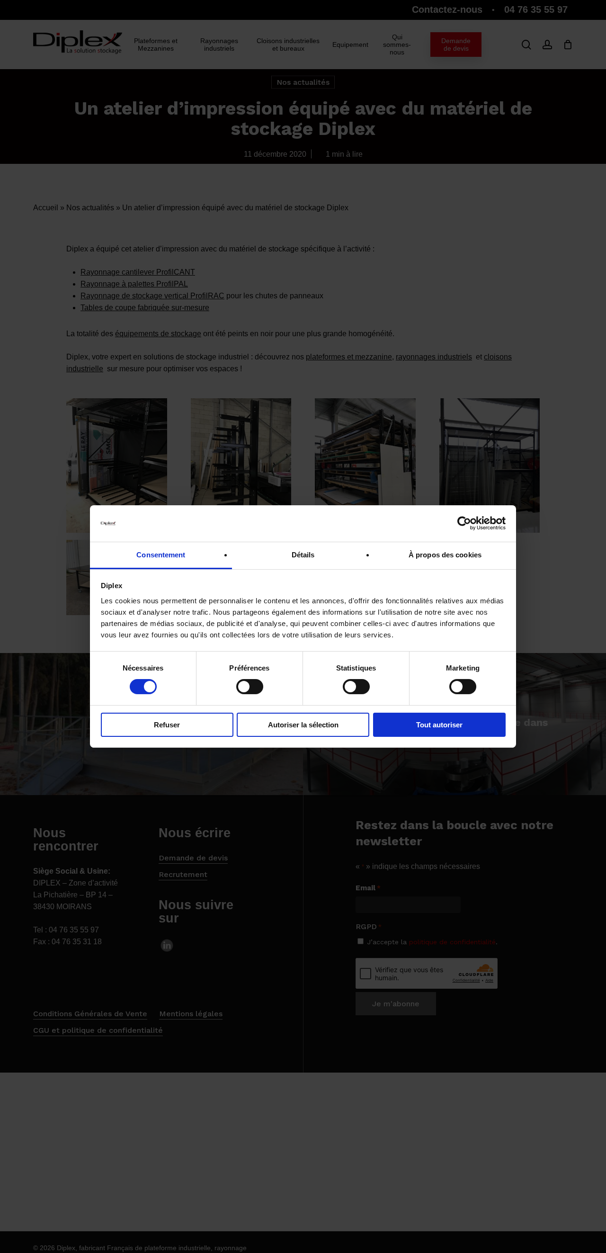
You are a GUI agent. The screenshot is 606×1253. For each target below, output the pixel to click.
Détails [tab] (303, 555)
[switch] (249, 686)
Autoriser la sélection (303, 725)
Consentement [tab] (160, 555)
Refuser (167, 725)
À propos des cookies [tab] (445, 555)
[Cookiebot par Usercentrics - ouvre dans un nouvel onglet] (464, 523)
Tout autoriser (439, 725)
